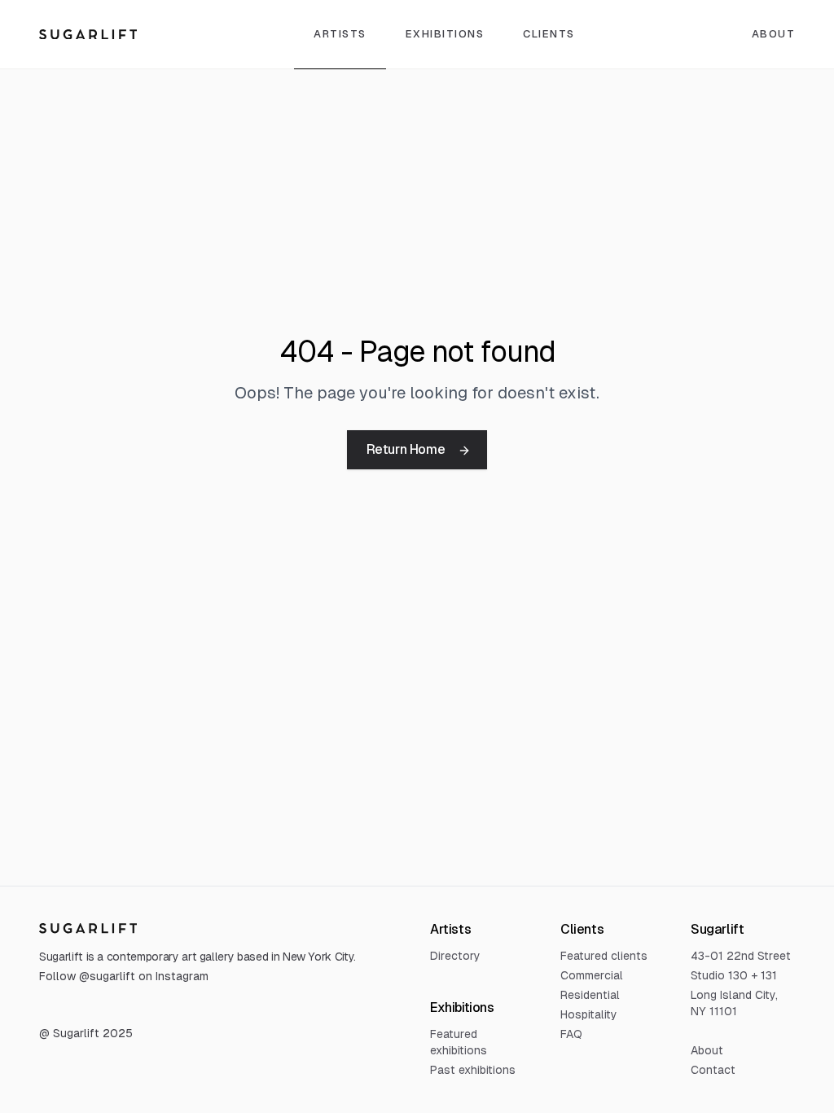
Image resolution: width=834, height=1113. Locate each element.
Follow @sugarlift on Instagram (123, 976)
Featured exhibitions (458, 1042)
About (707, 1050)
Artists (340, 34)
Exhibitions (445, 34)
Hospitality (588, 1014)
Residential (590, 994)
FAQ (571, 1033)
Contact (713, 1069)
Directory (455, 955)
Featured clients (603, 955)
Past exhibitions (473, 1069)
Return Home (406, 449)
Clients (549, 34)
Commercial (591, 975)
